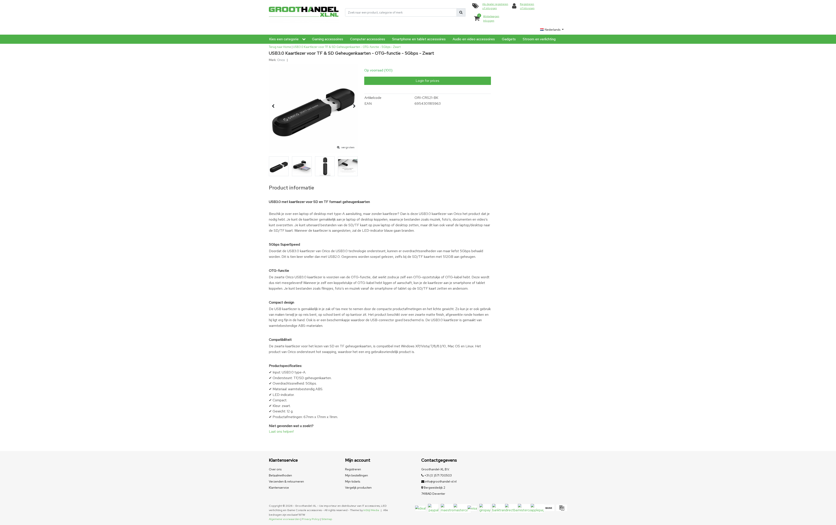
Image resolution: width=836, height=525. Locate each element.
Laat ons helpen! (281, 431)
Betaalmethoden (280, 475)
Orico (281, 60)
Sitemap (326, 519)
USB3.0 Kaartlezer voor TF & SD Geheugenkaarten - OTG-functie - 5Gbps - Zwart (347, 47)
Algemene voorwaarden (284, 519)
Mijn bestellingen (356, 475)
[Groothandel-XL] (304, 12)
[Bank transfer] (548, 510)
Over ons (275, 469)
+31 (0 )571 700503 (438, 475)
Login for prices (427, 80)
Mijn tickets (352, 481)
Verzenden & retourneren (286, 481)
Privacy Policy (310, 519)
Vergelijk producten (358, 488)
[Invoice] (561, 510)
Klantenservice (279, 488)
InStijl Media (371, 510)
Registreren (353, 469)
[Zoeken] (461, 12)
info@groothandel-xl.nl (441, 481)
